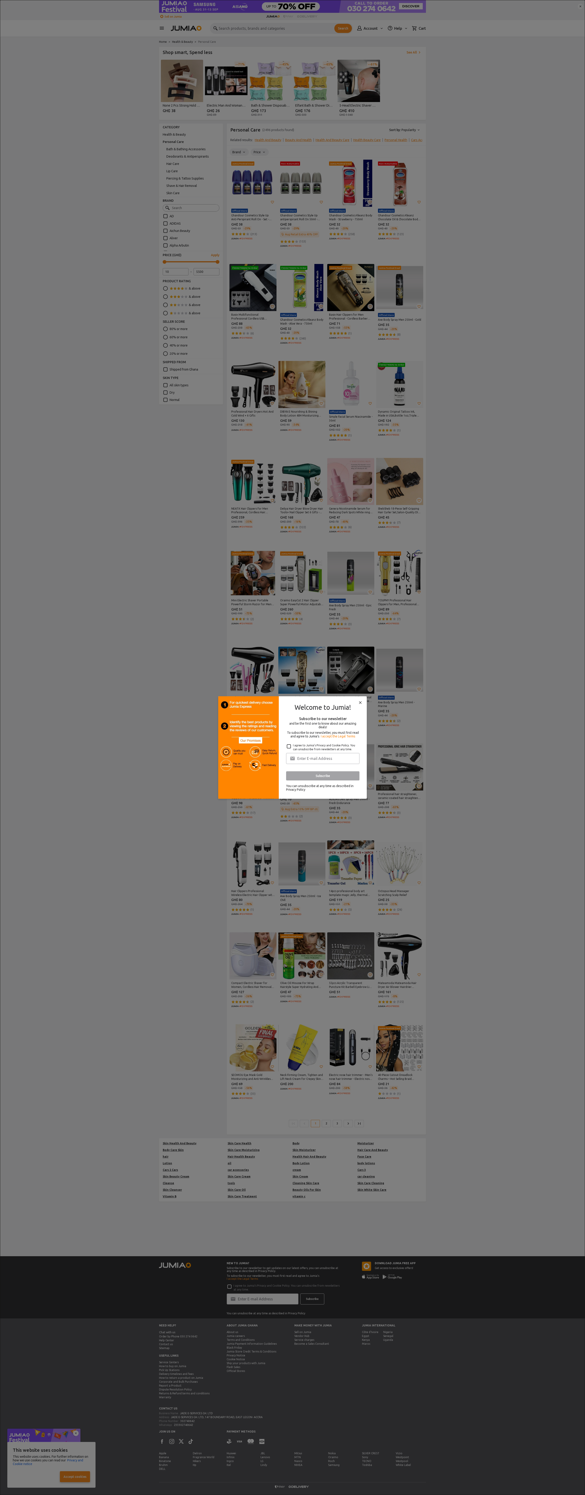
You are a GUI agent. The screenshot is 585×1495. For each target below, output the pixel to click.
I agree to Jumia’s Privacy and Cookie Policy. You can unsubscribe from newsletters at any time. (324, 747)
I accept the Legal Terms (338, 736)
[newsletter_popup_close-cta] (360, 702)
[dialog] (292, 747)
